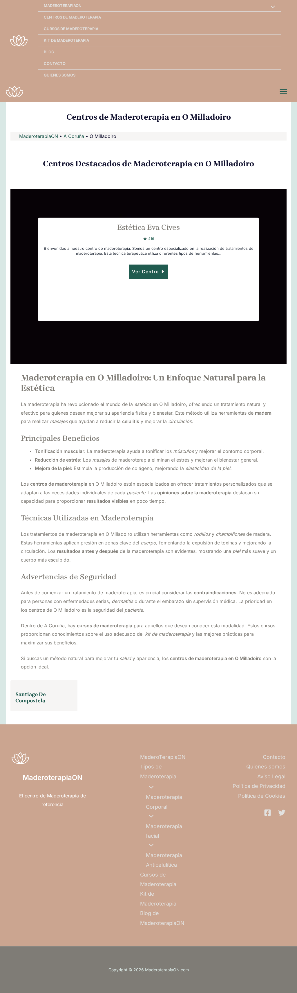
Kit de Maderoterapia (66, 40)
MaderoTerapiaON (63, 5)
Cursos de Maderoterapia (71, 28)
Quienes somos (59, 75)
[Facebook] (267, 812)
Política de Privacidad (259, 786)
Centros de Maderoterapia (72, 17)
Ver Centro (145, 271)
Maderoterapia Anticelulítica (164, 860)
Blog (49, 52)
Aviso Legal (271, 776)
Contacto (55, 63)
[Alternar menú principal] (283, 91)
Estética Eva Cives (148, 227)
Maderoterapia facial (164, 831)
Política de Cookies (261, 796)
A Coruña (74, 136)
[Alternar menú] (271, 7)
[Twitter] (281, 812)
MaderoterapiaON (38, 136)
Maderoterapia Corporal (164, 802)
